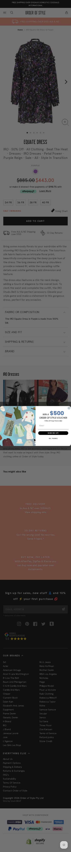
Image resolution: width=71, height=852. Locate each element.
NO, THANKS (53, 438)
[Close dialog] (69, 408)
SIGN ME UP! (53, 433)
